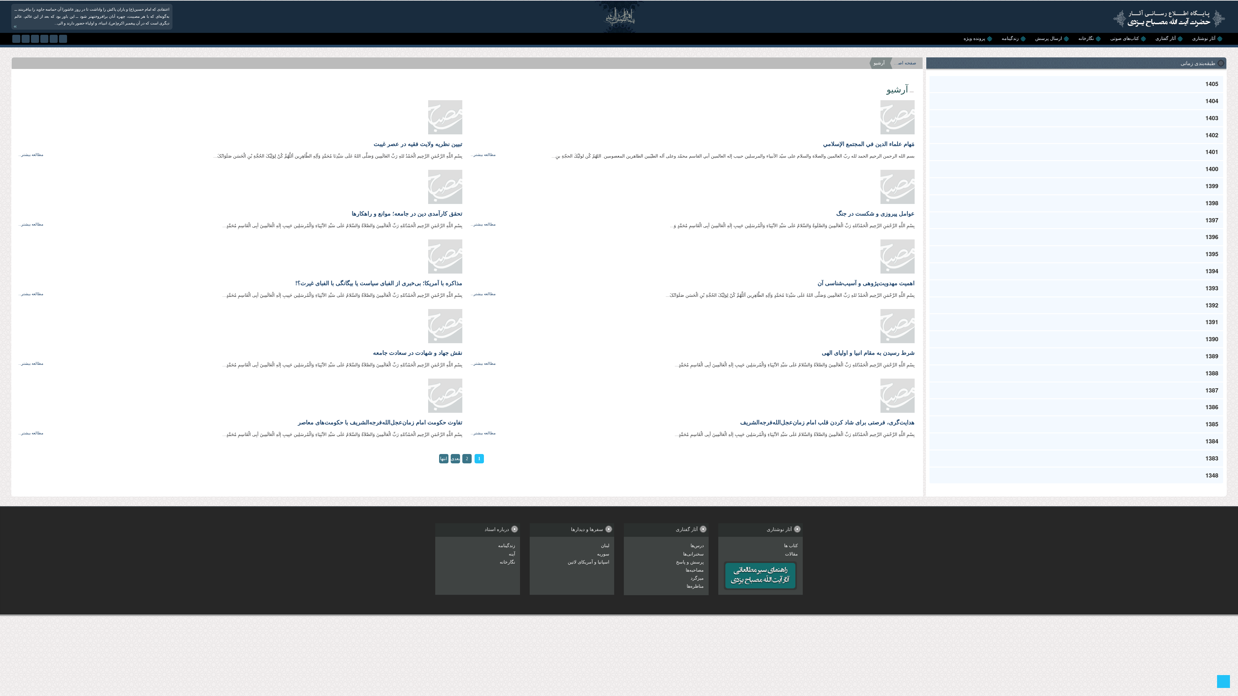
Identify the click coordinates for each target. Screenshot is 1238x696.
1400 (1211, 169)
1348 (1211, 475)
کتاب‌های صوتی (1124, 38)
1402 (1211, 135)
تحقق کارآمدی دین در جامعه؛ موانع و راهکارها (407, 213)
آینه (512, 554)
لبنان (605, 545)
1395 (1211, 254)
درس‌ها (697, 545)
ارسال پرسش (1048, 38)
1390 (1211, 339)
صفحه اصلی (905, 63)
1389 (1211, 356)
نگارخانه (1086, 38)
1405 (1211, 84)
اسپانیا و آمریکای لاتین (588, 562)
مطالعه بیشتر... (483, 154)
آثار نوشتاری (1203, 38)
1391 (1211, 322)
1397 (1211, 220)
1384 (1211, 441)
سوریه (603, 554)
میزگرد (697, 578)
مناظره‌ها (695, 586)
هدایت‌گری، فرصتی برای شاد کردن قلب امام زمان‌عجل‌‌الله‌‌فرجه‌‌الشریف (827, 422)
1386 (1211, 407)
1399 (1211, 186)
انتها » (443, 459)
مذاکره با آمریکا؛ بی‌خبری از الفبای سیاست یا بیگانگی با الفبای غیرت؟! (378, 283)
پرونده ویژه (974, 38)
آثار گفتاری (1165, 38)
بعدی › (455, 459)
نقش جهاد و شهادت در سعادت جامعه (417, 353)
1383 (1211, 458)
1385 (1211, 424)
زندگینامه (1010, 38)
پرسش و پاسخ (690, 562)
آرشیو (879, 63)
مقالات (791, 554)
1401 (1211, 152)
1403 (1211, 118)
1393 (1211, 288)
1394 (1211, 271)
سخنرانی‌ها (693, 554)
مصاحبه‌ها (695, 570)
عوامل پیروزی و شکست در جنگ (875, 213)
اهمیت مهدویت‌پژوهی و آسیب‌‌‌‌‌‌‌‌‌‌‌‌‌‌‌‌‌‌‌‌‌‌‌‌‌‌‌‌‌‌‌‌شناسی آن (866, 283)
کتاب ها (791, 545)
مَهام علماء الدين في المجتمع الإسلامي (869, 144)
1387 (1211, 390)
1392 (1211, 305)
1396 (1211, 237)
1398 (1211, 203)
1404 (1211, 101)
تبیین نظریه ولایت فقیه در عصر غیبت (418, 144)
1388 (1211, 373)
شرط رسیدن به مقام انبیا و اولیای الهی (868, 353)
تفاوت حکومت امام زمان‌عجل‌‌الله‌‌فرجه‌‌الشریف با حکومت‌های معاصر (380, 422)
